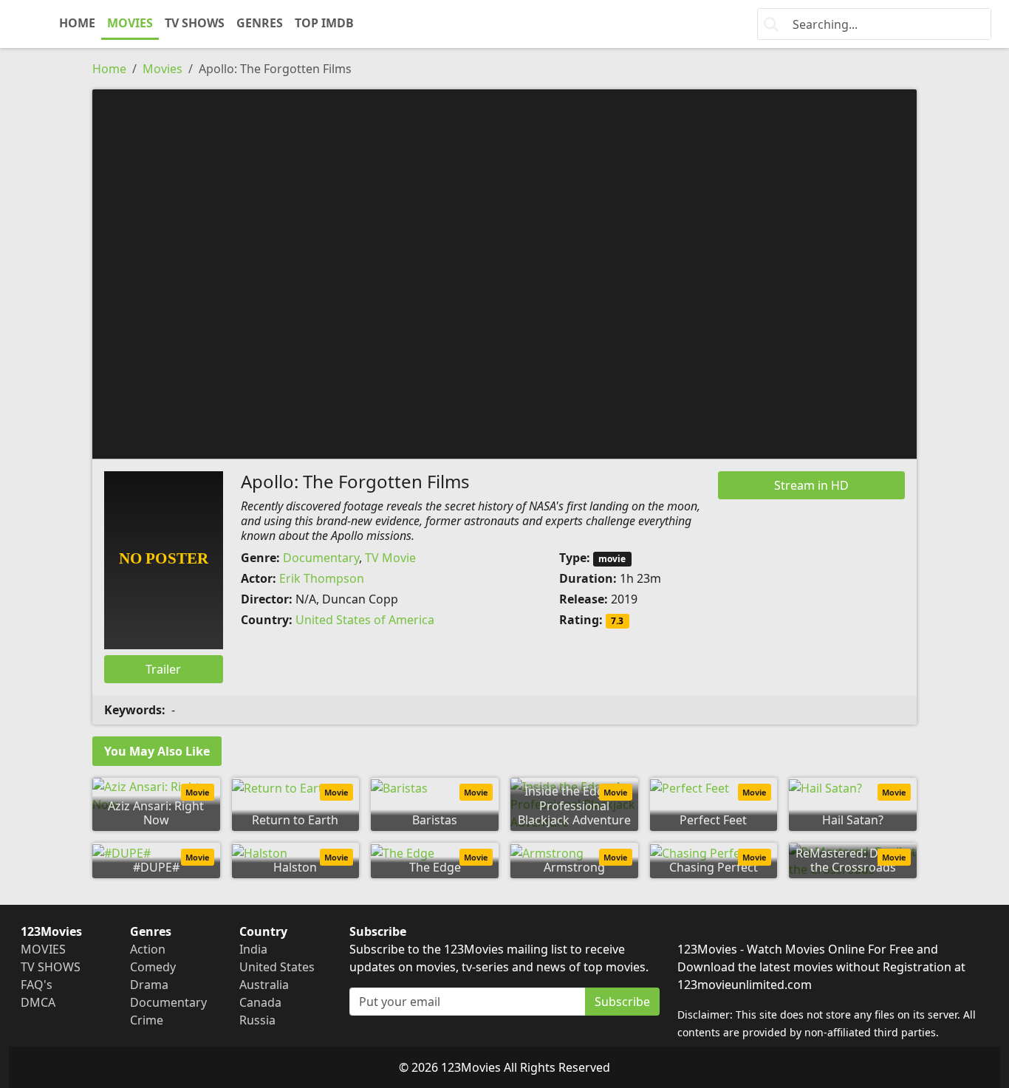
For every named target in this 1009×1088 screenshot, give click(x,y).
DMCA (38, 1002)
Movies (162, 69)
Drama (149, 984)
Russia (257, 1020)
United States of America (364, 620)
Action (147, 949)
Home (109, 69)
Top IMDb (324, 23)
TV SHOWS (195, 23)
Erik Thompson (321, 578)
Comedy (153, 967)
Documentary (321, 558)
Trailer (163, 669)
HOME (77, 23)
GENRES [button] (259, 23)
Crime (146, 1020)
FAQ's (36, 984)
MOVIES (130, 23)
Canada (260, 1002)
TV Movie (390, 558)
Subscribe (622, 1001)
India (253, 949)
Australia (264, 984)
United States (277, 967)
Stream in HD (811, 485)
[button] (504, 272)
